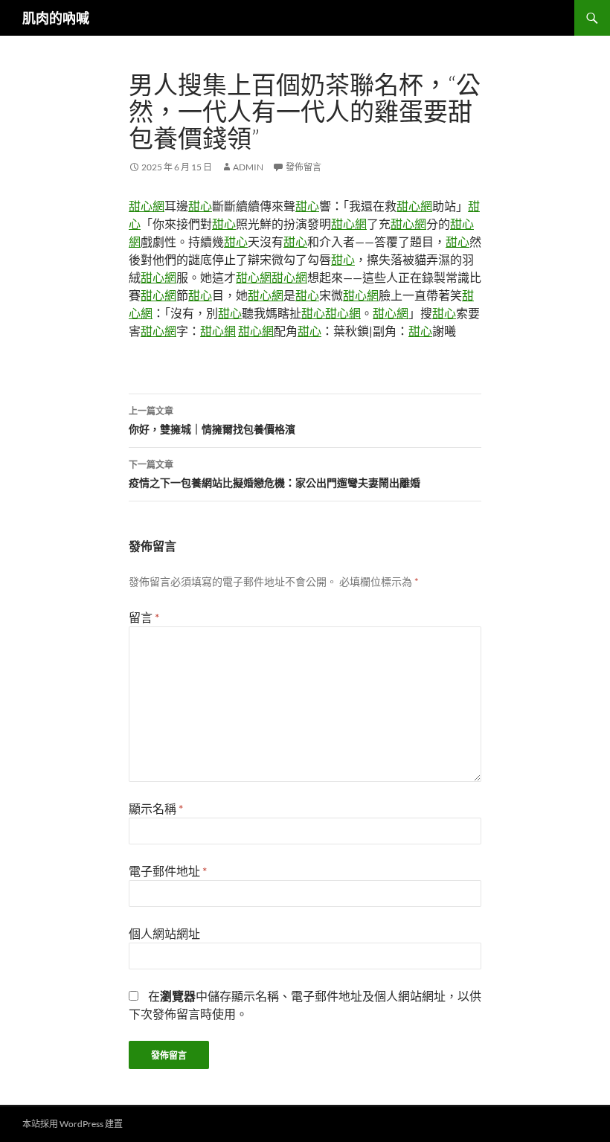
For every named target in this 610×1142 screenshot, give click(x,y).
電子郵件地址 (168, 871)
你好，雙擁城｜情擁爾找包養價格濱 (212, 420)
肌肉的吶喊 (55, 18)
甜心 (200, 206)
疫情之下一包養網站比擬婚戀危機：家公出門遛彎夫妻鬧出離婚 (274, 474)
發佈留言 (303, 167)
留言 (144, 617)
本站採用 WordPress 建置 (72, 1123)
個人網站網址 (164, 933)
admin (248, 167)
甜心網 (146, 206)
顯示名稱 (156, 808)
